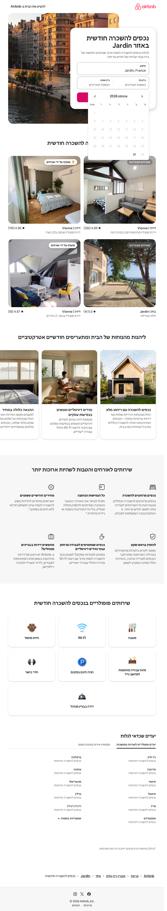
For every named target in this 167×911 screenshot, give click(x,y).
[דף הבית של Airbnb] (145, 6)
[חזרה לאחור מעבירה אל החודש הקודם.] (142, 96)
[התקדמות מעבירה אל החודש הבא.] (95, 96)
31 (134, 154)
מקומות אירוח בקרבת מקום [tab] (94, 744)
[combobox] (113, 70)
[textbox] (131, 84)
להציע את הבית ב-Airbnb (28, 6)
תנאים (76, 905)
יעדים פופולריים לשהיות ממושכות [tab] (136, 744)
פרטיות (88, 905)
